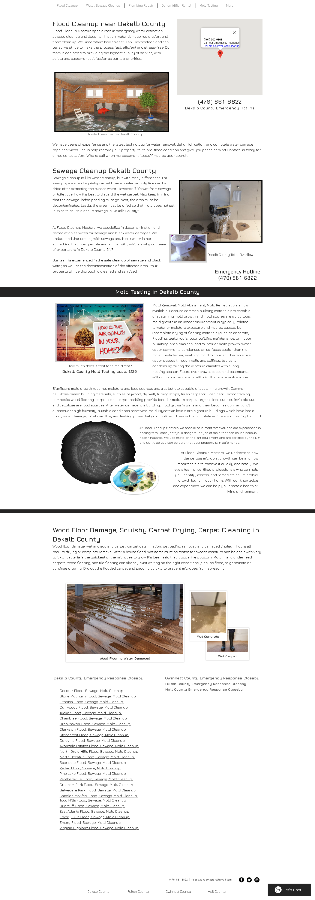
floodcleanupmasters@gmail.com (212, 880)
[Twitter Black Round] (249, 879)
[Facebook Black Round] (241, 879)
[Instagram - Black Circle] (257, 879)
